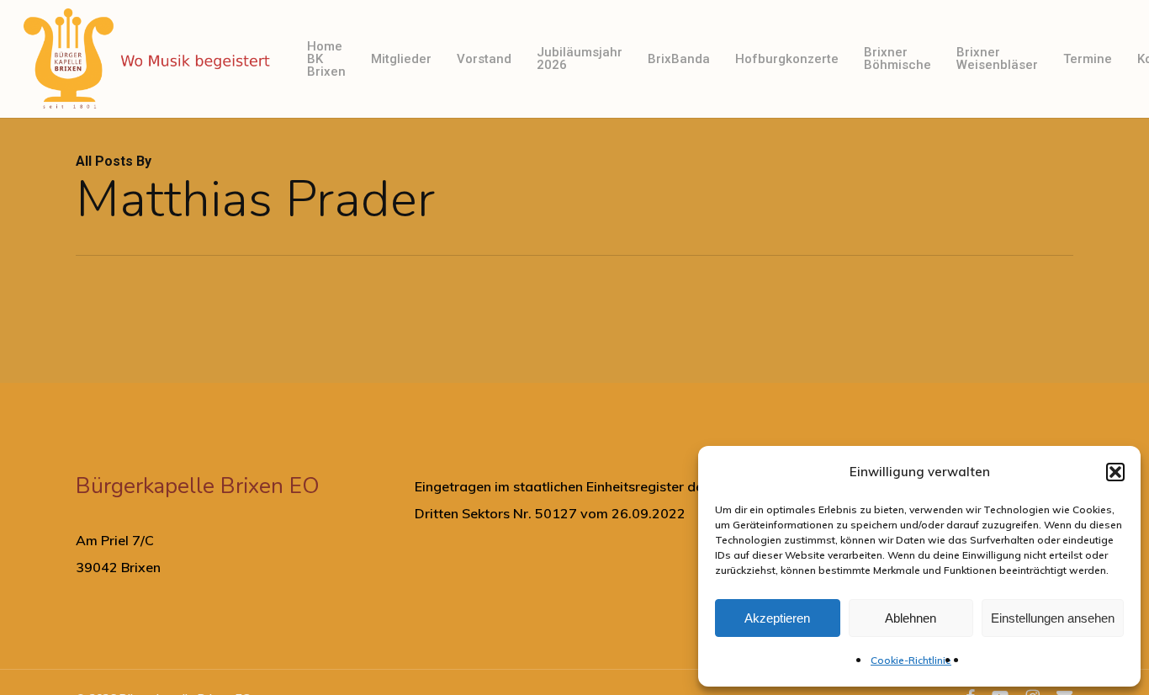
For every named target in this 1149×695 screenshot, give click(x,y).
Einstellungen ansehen (1053, 618)
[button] (1115, 472)
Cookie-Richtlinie (911, 660)
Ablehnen (910, 618)
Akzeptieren (777, 618)
